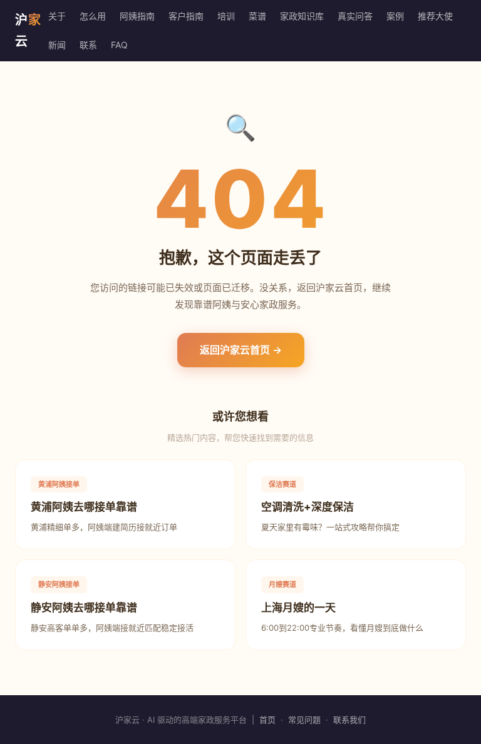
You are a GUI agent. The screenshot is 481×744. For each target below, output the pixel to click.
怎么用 (93, 16)
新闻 (57, 44)
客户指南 (186, 16)
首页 (267, 720)
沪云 (28, 31)
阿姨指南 (137, 16)
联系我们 (349, 720)
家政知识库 (302, 16)
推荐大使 (435, 16)
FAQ (119, 44)
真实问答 (355, 16)
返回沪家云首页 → (241, 350)
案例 (395, 16)
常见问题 (304, 720)
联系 (88, 44)
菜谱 (257, 16)
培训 (226, 16)
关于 (57, 16)
